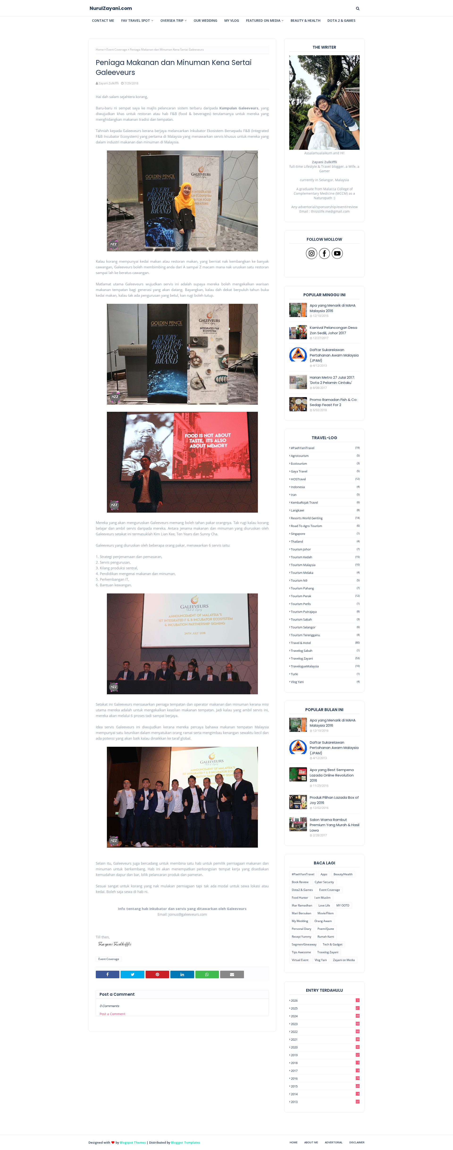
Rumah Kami (326, 937)
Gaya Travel (325, 471)
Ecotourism (325, 463)
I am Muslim (323, 898)
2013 (325, 1102)
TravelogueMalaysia (325, 666)
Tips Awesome (301, 952)
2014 (325, 1094)
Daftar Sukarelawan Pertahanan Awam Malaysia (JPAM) (334, 355)
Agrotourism (325, 456)
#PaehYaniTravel (325, 448)
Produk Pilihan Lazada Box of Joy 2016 (334, 800)
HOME (294, 1142)
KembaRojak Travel (325, 502)
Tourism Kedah (325, 557)
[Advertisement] (182, 1101)
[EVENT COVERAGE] (298, 725)
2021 (325, 1039)
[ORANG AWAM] (298, 747)
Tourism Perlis (325, 604)
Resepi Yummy (301, 937)
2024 (325, 1016)
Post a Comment (112, 1014)
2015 (325, 1086)
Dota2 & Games (302, 890)
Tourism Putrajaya (325, 611)
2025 (325, 1008)
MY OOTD (342, 905)
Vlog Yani (325, 682)
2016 (325, 1078)
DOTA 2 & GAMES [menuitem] (341, 20)
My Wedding (300, 921)
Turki (325, 674)
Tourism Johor (325, 549)
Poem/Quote (326, 929)
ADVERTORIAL (334, 1142)
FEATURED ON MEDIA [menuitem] (263, 20)
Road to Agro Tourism (325, 526)
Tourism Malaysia (325, 565)
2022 (325, 1032)
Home (100, 49)
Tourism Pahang (325, 588)
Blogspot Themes (133, 1142)
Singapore (325, 534)
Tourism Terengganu (325, 635)
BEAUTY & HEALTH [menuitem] (305, 20)
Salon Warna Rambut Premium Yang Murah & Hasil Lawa (334, 825)
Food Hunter (300, 898)
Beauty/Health (343, 874)
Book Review (300, 882)
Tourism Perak (325, 596)
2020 (325, 1047)
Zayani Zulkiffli (109, 83)
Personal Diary (301, 929)
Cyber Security (324, 882)
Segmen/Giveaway (304, 944)
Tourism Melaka (325, 573)
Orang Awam (323, 921)
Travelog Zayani (325, 658)
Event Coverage (116, 49)
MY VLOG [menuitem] (231, 20)
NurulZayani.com (111, 8)
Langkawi (325, 510)
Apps (324, 874)
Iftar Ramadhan (302, 905)
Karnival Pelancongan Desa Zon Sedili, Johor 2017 (333, 330)
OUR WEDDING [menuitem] (205, 20)
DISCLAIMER (357, 1142)
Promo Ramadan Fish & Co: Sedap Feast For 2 (333, 402)
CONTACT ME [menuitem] (103, 20)
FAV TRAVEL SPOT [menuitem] (135, 20)
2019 (325, 1055)
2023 (325, 1024)
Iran (325, 495)
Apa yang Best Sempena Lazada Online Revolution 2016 (332, 775)
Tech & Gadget (332, 944)
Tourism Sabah (325, 619)
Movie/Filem (326, 913)
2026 (324, 1000)
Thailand (325, 541)
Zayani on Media (344, 960)
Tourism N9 (325, 580)
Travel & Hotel (325, 643)
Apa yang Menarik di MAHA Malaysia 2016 (333, 308)
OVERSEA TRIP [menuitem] (171, 20)
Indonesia (325, 487)
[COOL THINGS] (298, 802)
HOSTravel (325, 479)
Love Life (324, 905)
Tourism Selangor (325, 627)
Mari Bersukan (301, 913)
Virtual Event (300, 960)
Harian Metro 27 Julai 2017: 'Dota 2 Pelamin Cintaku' (332, 380)
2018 (325, 1063)
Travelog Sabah (325, 650)
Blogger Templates (185, 1142)
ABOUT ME (311, 1142)
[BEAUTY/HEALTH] (298, 824)
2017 (325, 1070)
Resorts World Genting (325, 518)
